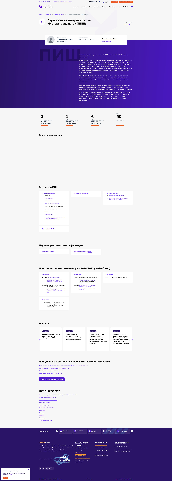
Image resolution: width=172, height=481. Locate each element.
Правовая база (70, 447)
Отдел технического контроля (52, 203)
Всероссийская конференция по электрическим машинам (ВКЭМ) (83, 252)
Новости (41, 415)
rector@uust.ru (78, 452)
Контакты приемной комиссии (102, 447)
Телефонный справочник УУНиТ (82, 458)
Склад (46, 211)
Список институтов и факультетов (48, 400)
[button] (39, 339)
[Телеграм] (46, 468)
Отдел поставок (48, 201)
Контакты (115, 1)
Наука (98, 6)
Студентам (104, 6)
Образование (92, 6)
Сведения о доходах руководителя (46, 451)
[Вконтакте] (43, 468)
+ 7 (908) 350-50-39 (121, 446)
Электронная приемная (114, 6)
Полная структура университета (47, 397)
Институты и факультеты (59, 14)
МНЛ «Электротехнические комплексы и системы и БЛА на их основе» (118, 199)
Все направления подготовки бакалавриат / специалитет (54, 368)
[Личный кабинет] (127, 6)
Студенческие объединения (46, 407)
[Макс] (40, 468)
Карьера (41, 412)
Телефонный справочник (45, 420)
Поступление (84, 6)
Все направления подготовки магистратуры (51, 370)
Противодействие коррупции (44, 449)
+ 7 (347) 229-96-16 (81, 448)
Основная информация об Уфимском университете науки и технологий (58, 394)
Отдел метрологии (49, 198)
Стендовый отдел (49, 214)
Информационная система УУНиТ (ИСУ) (58, 447)
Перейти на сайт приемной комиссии (52, 379)
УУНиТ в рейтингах (44, 405)
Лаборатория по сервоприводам (116, 195)
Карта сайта (89, 478)
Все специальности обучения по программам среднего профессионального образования (63, 365)
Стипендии (42, 410)
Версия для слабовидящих (126, 1)
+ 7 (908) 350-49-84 (101, 450)
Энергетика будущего (48, 251)
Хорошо (5, 477)
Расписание (46, 447)
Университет (76, 6)
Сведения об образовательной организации (124, 478)
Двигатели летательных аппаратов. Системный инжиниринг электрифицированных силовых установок (87, 287)
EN (41, 1)
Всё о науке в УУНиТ (44, 402)
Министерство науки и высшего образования (48, 445)
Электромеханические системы (87, 280)
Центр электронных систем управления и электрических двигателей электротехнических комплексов (54, 218)
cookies (10, 474)
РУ (39, 1)
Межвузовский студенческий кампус (65, 445)
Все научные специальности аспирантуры (50, 373)
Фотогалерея (42, 418)
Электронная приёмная (80, 454)
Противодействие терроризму (58, 449)
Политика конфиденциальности (45, 458)
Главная (40, 14)
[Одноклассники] (49, 468)
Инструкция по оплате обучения (60, 451)
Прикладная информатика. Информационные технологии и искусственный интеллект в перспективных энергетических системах (54, 280)
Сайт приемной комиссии (101, 445)
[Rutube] (52, 468)
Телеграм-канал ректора (80, 455)
